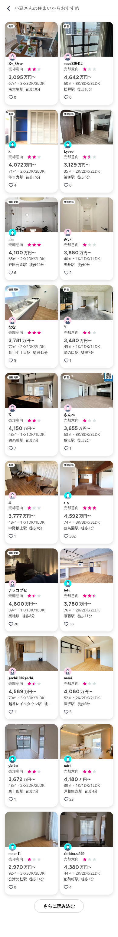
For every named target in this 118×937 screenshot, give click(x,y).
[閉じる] (8, 8)
